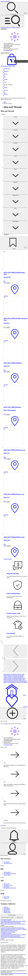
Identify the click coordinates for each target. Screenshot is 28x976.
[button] (8, 46)
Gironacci (10, 677)
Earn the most (11, 633)
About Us (6, 94)
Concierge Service (8, 863)
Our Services (5, 855)
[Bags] (15, 83)
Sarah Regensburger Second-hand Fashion (17, 682)
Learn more (3, 825)
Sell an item (3, 29)
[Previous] (1, 640)
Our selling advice (8, 885)
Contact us (6, 898)
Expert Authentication (13, 593)
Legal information (13, 921)
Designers (6, 71)
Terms (10, 922)
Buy (3, 865)
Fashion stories (7, 912)
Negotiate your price (13, 573)
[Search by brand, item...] (12, 21)
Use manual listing (8, 50)
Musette (5, 679)
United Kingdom (8, 973)
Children (6, 79)
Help (3, 890)
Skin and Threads (8, 103)
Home (5, 102)
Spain (23, 973)
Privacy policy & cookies (8, 926)
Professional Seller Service (10, 887)
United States (15, 973)
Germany (20, 973)
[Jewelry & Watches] (15, 86)
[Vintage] (15, 88)
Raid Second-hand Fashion (20, 681)
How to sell (6, 883)
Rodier (5, 682)
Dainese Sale (16, 674)
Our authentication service (10, 873)
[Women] (15, 75)
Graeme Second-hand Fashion (15, 678)
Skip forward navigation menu (8, 66)
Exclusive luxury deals (13, 613)
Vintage (5, 87)
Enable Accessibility (5, 1)
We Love (6, 90)
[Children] (15, 80)
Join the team (7, 911)
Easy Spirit (21, 674)
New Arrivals (7, 68)
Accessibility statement (6, 919)
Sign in (2, 53)
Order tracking (7, 872)
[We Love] (15, 91)
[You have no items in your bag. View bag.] (12, 64)
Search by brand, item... (18, 14)
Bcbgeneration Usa (8, 674)
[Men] (15, 78)
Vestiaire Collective (6, 900)
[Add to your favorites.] (4, 280)
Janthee (24, 678)
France (2, 973)
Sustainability (7, 908)
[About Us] (15, 95)
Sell (3, 877)
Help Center (6, 896)
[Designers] (15, 72)
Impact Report (7, 909)
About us (6, 907)
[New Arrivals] (15, 70)
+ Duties (8, 283)
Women (5, 74)
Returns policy (7, 874)
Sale (5, 92)
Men (5, 76)
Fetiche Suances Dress (9, 675)
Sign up (7, 53)
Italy (26, 973)
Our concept (6, 861)
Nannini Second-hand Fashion (15, 679)
